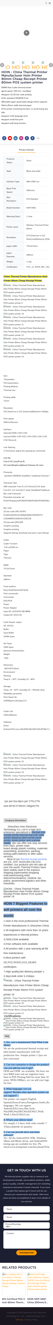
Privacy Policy (31, 1319)
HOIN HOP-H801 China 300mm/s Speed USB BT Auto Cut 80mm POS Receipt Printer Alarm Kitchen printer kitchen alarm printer (38, 1301)
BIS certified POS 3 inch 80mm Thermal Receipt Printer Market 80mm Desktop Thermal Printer (13, 1301)
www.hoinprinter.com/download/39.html (31, 1146)
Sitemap (19, 1319)
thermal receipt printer (32, 859)
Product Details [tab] (26, 150)
